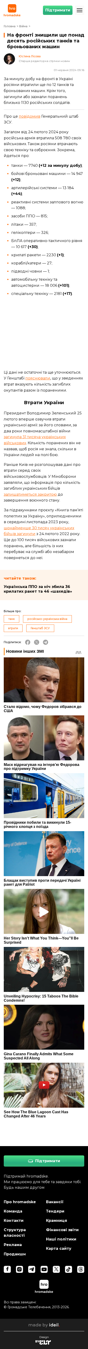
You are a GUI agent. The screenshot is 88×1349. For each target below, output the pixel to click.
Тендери (55, 1211)
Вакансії (55, 1202)
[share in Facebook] (27, 642)
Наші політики (61, 1239)
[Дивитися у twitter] (56, 1269)
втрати (13, 628)
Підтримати (57, 10)
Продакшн (15, 1254)
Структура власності (15, 1233)
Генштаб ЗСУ (40, 628)
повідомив (29, 116)
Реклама (13, 1245)
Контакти (13, 1220)
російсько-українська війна (47, 619)
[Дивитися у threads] (80, 1269)
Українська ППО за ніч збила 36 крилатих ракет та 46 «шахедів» (38, 589)
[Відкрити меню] (79, 10)
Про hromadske (20, 1202)
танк (11, 619)
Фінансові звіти (62, 1230)
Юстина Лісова (30, 56)
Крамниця (56, 1220)
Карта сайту (58, 1248)
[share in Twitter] (36, 642)
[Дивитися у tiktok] (68, 1269)
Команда (13, 1211)
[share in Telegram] (45, 642)
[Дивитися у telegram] (31, 1269)
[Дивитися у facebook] (7, 1269)
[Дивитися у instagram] (19, 1269)
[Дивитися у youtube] (44, 1269)
